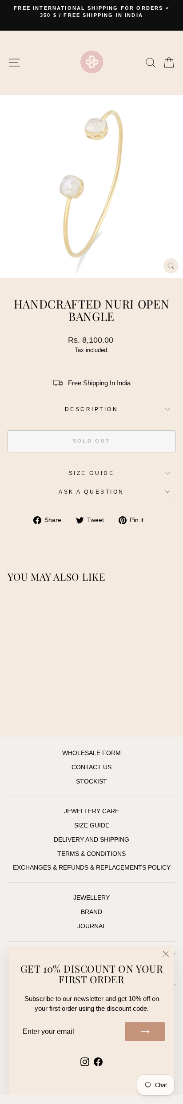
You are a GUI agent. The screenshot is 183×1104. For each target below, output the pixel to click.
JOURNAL (91, 926)
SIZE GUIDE (91, 473)
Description (92, 409)
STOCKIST (91, 781)
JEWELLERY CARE (91, 811)
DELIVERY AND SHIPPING (91, 839)
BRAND (91, 912)
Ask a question (91, 492)
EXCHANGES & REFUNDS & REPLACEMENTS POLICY (92, 867)
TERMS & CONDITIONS (91, 854)
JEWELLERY (91, 897)
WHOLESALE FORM (91, 753)
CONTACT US (91, 767)
